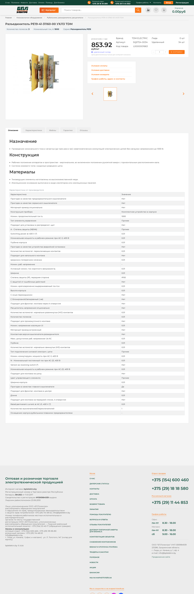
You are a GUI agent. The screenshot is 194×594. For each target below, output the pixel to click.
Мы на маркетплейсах (101, 578)
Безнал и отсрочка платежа (103, 547)
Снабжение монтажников (103, 542)
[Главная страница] (22, 10)
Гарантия (94, 509)
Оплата (41, 3)
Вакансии (95, 573)
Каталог (51, 10)
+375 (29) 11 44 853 (170, 502)
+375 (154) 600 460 (170, 480)
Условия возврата (100, 74)
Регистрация (182, 3)
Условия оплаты (99, 66)
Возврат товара (97, 504)
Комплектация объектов (102, 537)
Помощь (49, 3)
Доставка (33, 3)
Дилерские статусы (99, 484)
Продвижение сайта (161, 557)
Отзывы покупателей (100, 525)
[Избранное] (156, 10)
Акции (93, 568)
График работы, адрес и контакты (108, 79)
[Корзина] (164, 10)
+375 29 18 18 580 (100, 4)
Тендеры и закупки (99, 552)
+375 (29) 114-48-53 (43, 512)
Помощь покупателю (100, 514)
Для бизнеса (59, 3)
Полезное (15, 3)
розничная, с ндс (99, 39)
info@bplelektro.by (61, 512)
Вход (168, 2)
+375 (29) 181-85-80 (47, 531)
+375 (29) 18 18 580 (170, 488)
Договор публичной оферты (104, 530)
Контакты (157, 3)
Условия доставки (100, 70)
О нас (7, 3)
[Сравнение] (148, 10)
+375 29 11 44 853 (122, 4)
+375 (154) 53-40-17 (40, 526)
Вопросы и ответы (99, 520)
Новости (24, 3)
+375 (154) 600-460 (29, 531)
